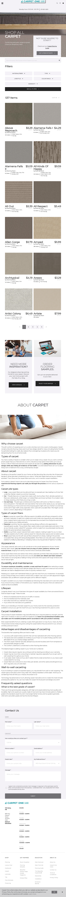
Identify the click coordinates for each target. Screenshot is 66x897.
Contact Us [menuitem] (53, 870)
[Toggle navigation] (2, 3)
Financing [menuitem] (8, 883)
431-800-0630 (44, 9)
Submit (33, 796)
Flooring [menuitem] (7, 862)
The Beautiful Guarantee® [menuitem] (39, 872)
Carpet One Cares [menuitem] (53, 866)
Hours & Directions (8, 822)
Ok (54, 892)
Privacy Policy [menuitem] (54, 877)
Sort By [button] (54, 97)
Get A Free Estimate (46, 53)
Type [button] (46, 73)
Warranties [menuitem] (38, 876)
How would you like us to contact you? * (16, 738)
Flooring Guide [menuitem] (39, 868)
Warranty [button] (31, 84)
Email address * (38, 748)
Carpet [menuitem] (7, 871)
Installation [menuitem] (38, 879)
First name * (8, 721)
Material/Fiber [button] (17, 73)
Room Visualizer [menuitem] (24, 862)
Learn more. (32, 894)
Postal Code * (8, 759)
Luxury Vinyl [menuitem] (8, 865)
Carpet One (8, 25)
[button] (57, 3)
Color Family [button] (46, 78)
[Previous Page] (20, 327)
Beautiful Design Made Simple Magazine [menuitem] (24, 872)
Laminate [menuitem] (7, 874)
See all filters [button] (32, 89)
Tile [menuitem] (6, 877)
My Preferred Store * (39, 759)
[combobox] (31, 60)
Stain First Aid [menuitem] (39, 865)
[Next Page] (46, 327)
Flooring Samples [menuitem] (22, 866)
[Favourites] (60, 3)
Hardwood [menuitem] (8, 868)
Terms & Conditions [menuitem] (53, 873)
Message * (8, 770)
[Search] (59, 60)
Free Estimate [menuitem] (9, 880)
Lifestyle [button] (17, 78)
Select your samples (46, 383)
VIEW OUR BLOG (17, 385)
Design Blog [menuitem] (23, 878)
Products (17, 25)
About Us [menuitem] (52, 862)
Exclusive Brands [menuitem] (37, 882)
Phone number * (9, 748)
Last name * (37, 721)
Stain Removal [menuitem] (39, 862)
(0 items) (63, 3)
